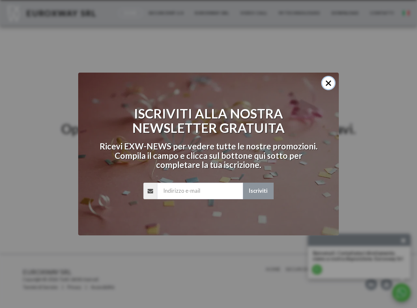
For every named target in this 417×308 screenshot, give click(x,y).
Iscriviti (258, 191)
